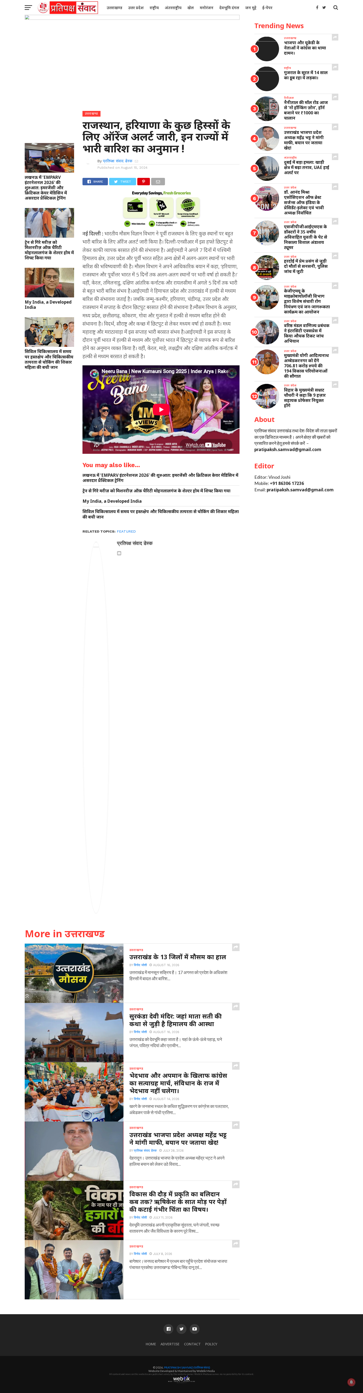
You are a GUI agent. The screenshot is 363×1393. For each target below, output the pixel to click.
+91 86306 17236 (287, 483)
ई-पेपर (267, 7)
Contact (192, 1344)
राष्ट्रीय (154, 7)
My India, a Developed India (48, 304)
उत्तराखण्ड (114, 7)
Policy (211, 1344)
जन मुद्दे (250, 7)
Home (151, 1344)
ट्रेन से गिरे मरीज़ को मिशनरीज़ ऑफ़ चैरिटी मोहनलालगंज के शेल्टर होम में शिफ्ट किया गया (49, 250)
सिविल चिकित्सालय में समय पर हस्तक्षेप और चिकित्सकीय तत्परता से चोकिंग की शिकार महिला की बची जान (49, 359)
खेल (190, 7)
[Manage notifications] (351, 1382)
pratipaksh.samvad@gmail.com (287, 449)
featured (126, 531)
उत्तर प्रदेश (136, 7)
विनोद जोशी (140, 965)
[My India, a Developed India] (49, 295)
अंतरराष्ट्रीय (173, 7)
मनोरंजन (206, 7)
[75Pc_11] (161, 225)
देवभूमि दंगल (229, 7)
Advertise (170, 1344)
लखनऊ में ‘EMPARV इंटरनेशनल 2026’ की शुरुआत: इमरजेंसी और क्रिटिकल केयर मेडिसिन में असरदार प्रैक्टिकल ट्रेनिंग (46, 188)
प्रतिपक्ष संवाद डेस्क (117, 161)
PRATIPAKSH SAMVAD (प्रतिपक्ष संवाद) (187, 1367)
